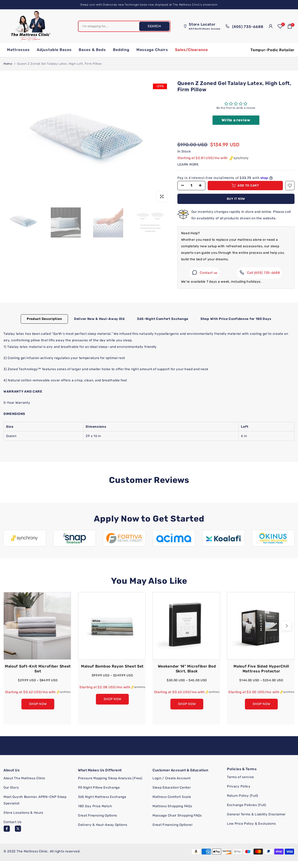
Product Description (44, 319)
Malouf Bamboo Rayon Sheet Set (112, 666)
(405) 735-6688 (247, 26)
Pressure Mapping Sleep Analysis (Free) (110, 778)
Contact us (208, 273)
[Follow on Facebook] (6, 828)
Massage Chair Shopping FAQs (177, 815)
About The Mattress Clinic (24, 778)
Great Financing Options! (172, 825)
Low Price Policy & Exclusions (251, 824)
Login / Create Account (171, 778)
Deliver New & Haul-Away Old (99, 319)
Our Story (11, 788)
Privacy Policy (239, 786)
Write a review (236, 120)
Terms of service (240, 777)
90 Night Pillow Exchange (99, 788)
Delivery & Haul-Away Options (102, 825)
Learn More (188, 164)
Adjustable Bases (54, 49)
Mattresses (18, 49)
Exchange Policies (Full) (246, 805)
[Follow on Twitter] (18, 828)
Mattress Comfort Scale (171, 797)
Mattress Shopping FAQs (172, 806)
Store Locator (204, 26)
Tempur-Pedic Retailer (273, 50)
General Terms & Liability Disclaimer (256, 814)
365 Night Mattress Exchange (102, 797)
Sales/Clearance (191, 49)
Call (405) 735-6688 (263, 273)
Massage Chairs (152, 49)
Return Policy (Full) (242, 796)
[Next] (286, 625)
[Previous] (11, 625)
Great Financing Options (97, 815)
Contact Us (12, 822)
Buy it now (236, 198)
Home (7, 63)
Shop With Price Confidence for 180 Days (235, 319)
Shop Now (38, 704)
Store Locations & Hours (23, 813)
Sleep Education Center (171, 788)
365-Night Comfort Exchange (162, 319)
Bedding (121, 49)
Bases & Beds (92, 49)
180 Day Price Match (95, 806)
